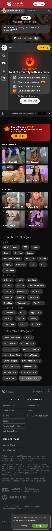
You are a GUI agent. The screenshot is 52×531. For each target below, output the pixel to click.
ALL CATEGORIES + (30, 378)
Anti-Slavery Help (10, 431)
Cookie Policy (30, 520)
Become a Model (34, 406)
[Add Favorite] (4, 48)
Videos (33, 10)
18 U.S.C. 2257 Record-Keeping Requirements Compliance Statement (21, 507)
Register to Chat (30, 101)
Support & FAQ (9, 445)
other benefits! (35, 96)
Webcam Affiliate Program (38, 416)
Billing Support (9, 450)
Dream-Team (9, 237)
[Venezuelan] (25, 247)
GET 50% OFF (19, 136)
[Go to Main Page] (16, 4)
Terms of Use (8, 411)
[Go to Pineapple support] (5, 497)
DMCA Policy (8, 416)
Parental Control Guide (12, 426)
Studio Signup (33, 411)
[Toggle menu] (3, 4)
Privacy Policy (8, 406)
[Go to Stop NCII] (18, 497)
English (39, 392)
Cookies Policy (9, 421)
